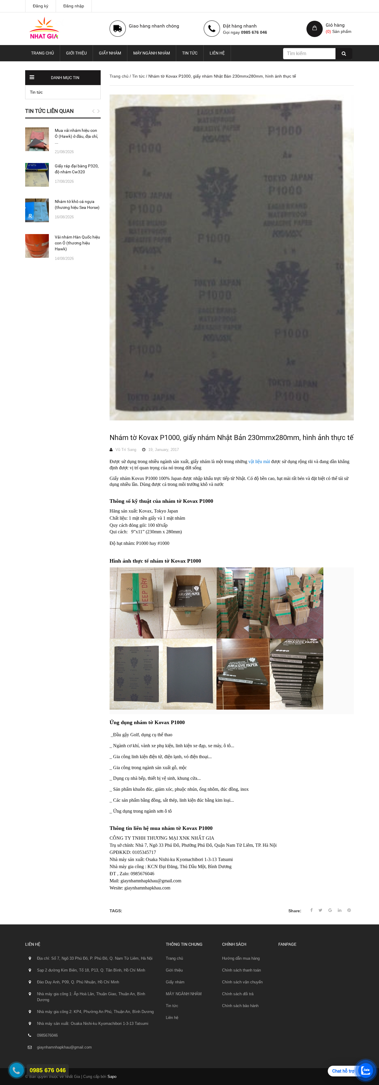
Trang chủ (42, 53)
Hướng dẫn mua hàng (241, 958)
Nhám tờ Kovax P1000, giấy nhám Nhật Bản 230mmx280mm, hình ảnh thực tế (232, 437)
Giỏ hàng (335, 25)
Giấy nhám (110, 53)
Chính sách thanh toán (241, 970)
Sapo (111, 1076)
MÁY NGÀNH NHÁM (151, 53)
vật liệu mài (259, 461)
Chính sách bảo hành (240, 1006)
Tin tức (189, 53)
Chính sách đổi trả (237, 994)
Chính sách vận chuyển (242, 982)
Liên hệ (217, 53)
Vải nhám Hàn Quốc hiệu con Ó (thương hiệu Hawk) (77, 243)
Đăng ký (40, 6)
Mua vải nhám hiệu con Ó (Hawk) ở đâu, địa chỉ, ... (76, 136)
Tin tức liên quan (49, 111)
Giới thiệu (76, 53)
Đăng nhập (73, 6)
